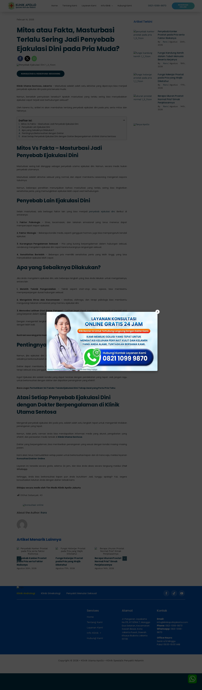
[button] (101, 345)
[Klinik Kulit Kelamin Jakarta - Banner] (102, 341)
